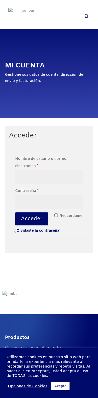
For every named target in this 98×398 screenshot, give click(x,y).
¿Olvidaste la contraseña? (37, 230)
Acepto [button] (60, 386)
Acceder (31, 218)
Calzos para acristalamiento (33, 348)
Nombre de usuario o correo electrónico (40, 162)
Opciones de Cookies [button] (27, 386)
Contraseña (26, 190)
